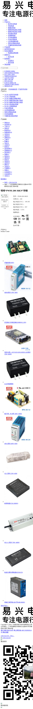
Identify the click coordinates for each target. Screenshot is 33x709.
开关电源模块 (12, 37)
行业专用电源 (12, 39)
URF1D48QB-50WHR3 (11, 73)
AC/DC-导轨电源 (9, 96)
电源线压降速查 (13, 53)
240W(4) (7, 136)
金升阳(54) (7, 124)
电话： (6, 182)
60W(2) (6, 159)
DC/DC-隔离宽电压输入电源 (13, 100)
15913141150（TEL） (7, 636)
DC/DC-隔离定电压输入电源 (13, 102)
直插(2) (6, 154)
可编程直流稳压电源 (14, 45)
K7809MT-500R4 (9, 71)
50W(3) (6, 143)
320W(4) (7, 134)
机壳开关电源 (12, 24)
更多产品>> (4, 605)
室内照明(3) (8, 148)
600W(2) (7, 156)
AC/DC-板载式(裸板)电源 (12, 98)
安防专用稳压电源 (14, 43)
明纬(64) (7, 122)
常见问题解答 (8, 51)
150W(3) (7, 145)
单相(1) (6, 170)
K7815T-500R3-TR (10, 83)
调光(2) (6, 164)
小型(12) (7, 126)
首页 (5, 20)
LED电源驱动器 (13, 41)
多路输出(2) (8, 150)
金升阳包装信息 (9, 49)
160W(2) (7, 163)
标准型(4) (7, 130)
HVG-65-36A (8, 81)
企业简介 (11, 60)
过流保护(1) (8, 172)
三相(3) (6, 139)
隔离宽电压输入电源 (14, 29)
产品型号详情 (22, 89)
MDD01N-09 (8, 86)
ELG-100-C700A (9, 74)
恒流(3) (6, 146)
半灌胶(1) (7, 168)
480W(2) (7, 158)
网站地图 (5, 632)
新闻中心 (7, 55)
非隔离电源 (11, 35)
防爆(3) (6, 141)
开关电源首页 (12, 89)
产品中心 (7, 22)
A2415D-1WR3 (9, 78)
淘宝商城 (7, 64)
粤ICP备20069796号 (7, 630)
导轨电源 (11, 26)
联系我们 (7, 58)
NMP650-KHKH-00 (10, 76)
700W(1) (7, 176)
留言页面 (11, 62)
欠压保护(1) (8, 174)
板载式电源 (11, 28)
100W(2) (7, 166)
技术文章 (11, 56)
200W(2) (7, 161)
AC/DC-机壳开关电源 (11, 94)
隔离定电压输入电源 (14, 31)
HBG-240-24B (8, 79)
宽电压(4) (7, 137)
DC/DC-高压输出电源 (11, 104)
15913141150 (13, 182)
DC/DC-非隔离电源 (10, 106)
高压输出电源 (12, 33)
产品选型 (7, 47)
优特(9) (6, 128)
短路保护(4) (8, 132)
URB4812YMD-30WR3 (11, 84)
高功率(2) (7, 152)
